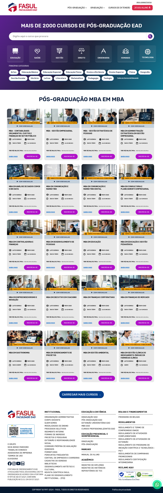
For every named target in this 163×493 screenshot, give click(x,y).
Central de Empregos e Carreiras (62, 458)
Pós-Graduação (90, 444)
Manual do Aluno (90, 454)
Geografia (145, 72)
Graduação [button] (96, 7)
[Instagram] (14, 463)
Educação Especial (52, 72)
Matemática (77, 78)
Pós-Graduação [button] (76, 7)
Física (132, 72)
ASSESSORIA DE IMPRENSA (20, 453)
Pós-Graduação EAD (92, 420)
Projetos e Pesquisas (56, 437)
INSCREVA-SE (32, 156)
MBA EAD (86, 426)
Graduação (87, 441)
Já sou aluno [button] (141, 7)
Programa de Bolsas (129, 417)
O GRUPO (12, 444)
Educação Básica (30, 72)
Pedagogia (93, 78)
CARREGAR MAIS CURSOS (80, 394)
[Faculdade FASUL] (22, 416)
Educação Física (73, 72)
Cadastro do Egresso (56, 461)
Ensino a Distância (95, 72)
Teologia (108, 78)
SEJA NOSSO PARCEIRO (18, 447)
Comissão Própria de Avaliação (61, 446)
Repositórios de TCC (92, 471)
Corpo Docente (52, 420)
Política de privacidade (121, 490)
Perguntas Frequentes (57, 455)
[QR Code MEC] (21, 433)
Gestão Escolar (18, 78)
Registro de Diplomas (93, 465)
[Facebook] (10, 463)
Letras (47, 78)
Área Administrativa (144, 2)
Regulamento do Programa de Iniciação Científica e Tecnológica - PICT (136, 448)
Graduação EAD (90, 417)
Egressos (49, 449)
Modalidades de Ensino (56, 426)
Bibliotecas (51, 464)
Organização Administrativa (59, 417)
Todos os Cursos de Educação (127, 78)
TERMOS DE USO (15, 456)
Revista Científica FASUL (57, 472)
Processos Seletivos (55, 429)
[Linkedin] (22, 463)
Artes (13, 72)
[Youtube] (18, 463)
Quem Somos (51, 423)
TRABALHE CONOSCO (17, 450)
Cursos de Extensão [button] (119, 7)
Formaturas (51, 452)
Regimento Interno (54, 432)
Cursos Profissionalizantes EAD (98, 429)
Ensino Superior (116, 72)
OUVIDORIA (13, 459)
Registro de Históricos (93, 468)
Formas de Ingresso (55, 434)
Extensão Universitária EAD (96, 423)
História (35, 78)
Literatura (61, 78)
